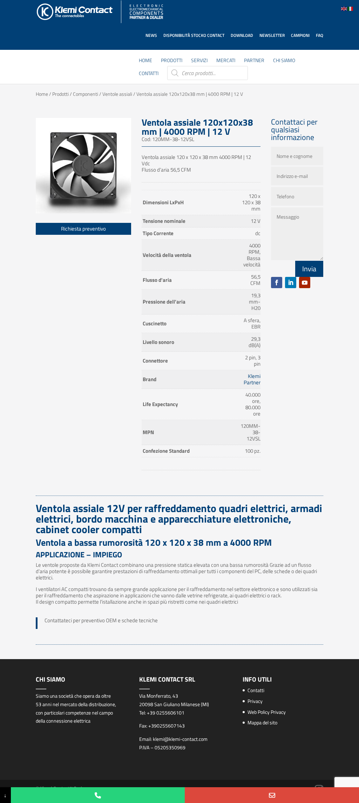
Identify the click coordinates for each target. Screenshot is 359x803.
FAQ (319, 35)
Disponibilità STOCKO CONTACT (193, 35)
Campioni (300, 35)
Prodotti (171, 61)
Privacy (255, 701)
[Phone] (98, 795)
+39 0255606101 (165, 712)
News (151, 35)
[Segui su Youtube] (304, 282)
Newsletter (272, 35)
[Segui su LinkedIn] (290, 282)
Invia (309, 268)
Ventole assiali (117, 94)
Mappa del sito (262, 722)
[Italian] (350, 8)
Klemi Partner (252, 379)
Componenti (85, 94)
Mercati (225, 61)
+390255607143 (166, 725)
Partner (254, 61)
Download (242, 35)
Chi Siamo (284, 61)
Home (145, 61)
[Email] (272, 795)
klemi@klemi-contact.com (180, 739)
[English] (344, 8)
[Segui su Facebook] (276, 282)
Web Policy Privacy (267, 712)
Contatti (148, 74)
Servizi (199, 61)
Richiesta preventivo (83, 229)
